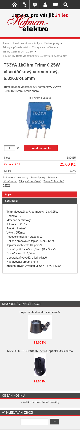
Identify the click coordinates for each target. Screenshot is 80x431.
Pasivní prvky (38, 177)
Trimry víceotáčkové (30, 181)
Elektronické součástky (15, 177)
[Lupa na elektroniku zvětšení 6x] (40, 326)
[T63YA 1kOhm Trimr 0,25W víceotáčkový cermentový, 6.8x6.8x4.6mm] (40, 121)
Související (11, 200)
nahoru (74, 425)
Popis (8, 194)
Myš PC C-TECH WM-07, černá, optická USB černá (40, 351)
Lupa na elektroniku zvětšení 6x (40, 312)
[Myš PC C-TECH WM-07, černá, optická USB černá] (40, 365)
